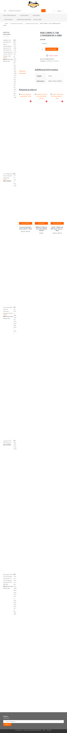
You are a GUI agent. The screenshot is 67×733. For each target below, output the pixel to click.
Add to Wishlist (30, 101)
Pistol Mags (8, 19)
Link (44, 730)
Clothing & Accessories (31, 23)
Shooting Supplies (9, 15)
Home (6, 23)
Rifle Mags (36, 15)
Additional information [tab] (22, 72)
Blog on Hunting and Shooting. (33, 730)
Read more (41, 223)
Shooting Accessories (17, 23)
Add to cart (51, 49)
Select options (25, 223)
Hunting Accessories (24, 19)
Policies (49, 730)
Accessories (24, 15)
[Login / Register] (54, 11)
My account (37, 19)
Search (7, 724)
